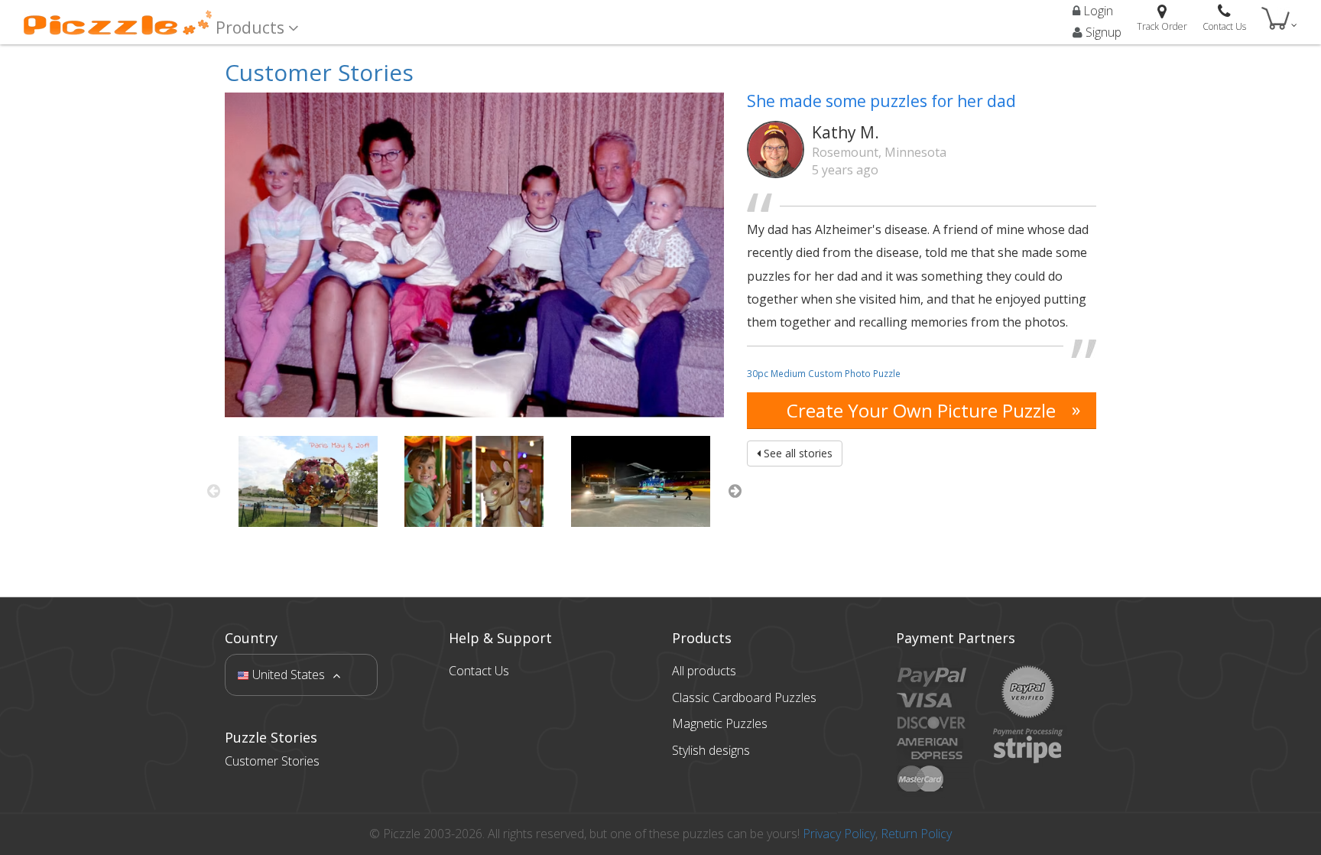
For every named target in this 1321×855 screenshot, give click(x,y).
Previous (213, 491)
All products (704, 670)
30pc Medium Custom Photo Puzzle (824, 373)
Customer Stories (319, 72)
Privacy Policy (839, 833)
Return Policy (916, 833)
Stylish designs (711, 750)
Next (735, 491)
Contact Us (479, 670)
